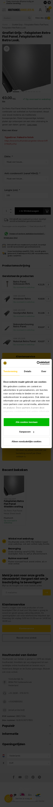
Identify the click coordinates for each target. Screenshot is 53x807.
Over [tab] (43, 371)
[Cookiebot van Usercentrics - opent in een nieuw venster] (37, 363)
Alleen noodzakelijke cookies (26, 441)
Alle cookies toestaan (27, 422)
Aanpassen (25, 431)
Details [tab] (27, 371)
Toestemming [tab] (10, 371)
